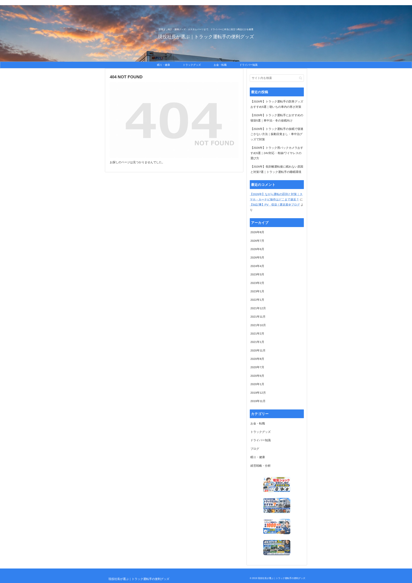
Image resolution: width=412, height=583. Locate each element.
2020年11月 (258, 350)
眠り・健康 (257, 457)
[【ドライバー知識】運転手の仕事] (276, 547)
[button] (300, 78)
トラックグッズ (260, 431)
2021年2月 (257, 333)
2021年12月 (258, 308)
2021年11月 (258, 316)
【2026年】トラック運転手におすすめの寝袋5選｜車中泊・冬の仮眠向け (276, 118)
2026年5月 (257, 257)
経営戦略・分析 (260, 465)
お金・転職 (257, 423)
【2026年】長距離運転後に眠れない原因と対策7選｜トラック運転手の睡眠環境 (276, 169)
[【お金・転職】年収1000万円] (276, 526)
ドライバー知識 (260, 440)
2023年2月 (257, 283)
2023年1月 (257, 291)
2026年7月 (257, 240)
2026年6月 (257, 249)
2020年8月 (257, 358)
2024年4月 (257, 266)
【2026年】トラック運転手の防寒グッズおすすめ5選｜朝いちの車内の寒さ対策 (276, 104)
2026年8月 (257, 232)
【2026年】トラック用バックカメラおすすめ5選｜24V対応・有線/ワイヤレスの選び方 (276, 153)
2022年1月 (257, 299)
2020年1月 (257, 384)
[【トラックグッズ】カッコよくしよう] (276, 505)
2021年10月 (258, 325)
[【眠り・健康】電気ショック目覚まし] (276, 484)
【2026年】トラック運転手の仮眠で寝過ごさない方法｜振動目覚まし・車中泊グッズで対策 (276, 134)
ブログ (254, 448)
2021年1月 (257, 342)
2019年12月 (258, 392)
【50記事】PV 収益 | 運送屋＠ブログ (275, 204)
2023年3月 (257, 274)
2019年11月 (258, 401)
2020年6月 (257, 375)
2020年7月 (257, 367)
